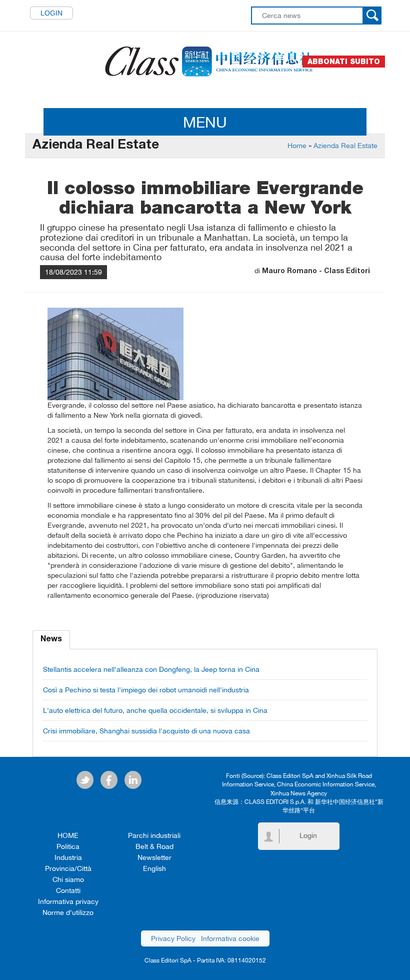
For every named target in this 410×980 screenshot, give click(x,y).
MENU (205, 122)
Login (51, 13)
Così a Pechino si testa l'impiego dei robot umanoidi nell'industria (146, 690)
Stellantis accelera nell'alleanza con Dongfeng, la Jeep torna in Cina (151, 669)
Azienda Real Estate (346, 146)
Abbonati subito (344, 62)
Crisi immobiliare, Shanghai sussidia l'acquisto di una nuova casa (146, 731)
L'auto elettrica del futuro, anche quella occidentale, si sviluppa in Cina (155, 710)
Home (297, 146)
